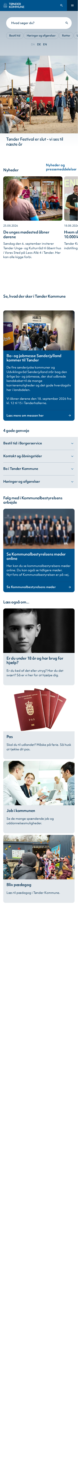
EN (45, 44)
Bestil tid (14, 35)
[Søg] (61, 5)
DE (39, 44)
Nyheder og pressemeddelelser (64, 167)
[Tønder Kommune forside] (13, 5)
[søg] (67, 23)
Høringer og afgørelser (41, 35)
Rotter (66, 35)
